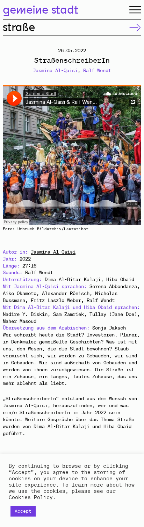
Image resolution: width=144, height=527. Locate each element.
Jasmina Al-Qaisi (55, 70)
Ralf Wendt (97, 70)
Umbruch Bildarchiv (39, 229)
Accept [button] (23, 511)
